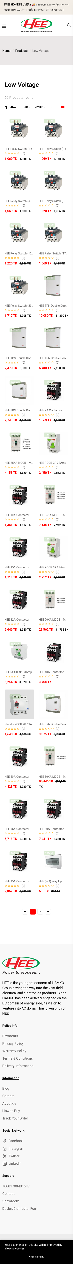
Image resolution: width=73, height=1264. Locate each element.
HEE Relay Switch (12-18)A (22, 253)
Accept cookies (37, 1257)
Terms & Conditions (17, 1058)
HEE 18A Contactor (17, 515)
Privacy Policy (13, 1043)
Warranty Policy (14, 1051)
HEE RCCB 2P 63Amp (52, 567)
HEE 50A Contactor (17, 776)
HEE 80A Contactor (51, 829)
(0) (23, 153)
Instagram (16, 1148)
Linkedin (14, 1163)
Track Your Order (15, 1118)
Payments (10, 1036)
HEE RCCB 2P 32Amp (52, 463)
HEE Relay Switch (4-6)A (20, 201)
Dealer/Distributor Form (20, 1208)
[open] (4, 26)
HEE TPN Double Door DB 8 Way (25, 358)
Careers (8, 1096)
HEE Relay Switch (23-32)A (22, 305)
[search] (69, 25)
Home (6, 51)
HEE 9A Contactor (50, 410)
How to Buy (11, 1111)
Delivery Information (17, 1066)
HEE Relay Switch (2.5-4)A (55, 149)
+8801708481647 (16, 1186)
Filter (12, 107)
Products (21, 51)
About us (9, 1103)
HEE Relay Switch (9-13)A (55, 201)
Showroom (10, 1201)
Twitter (13, 1156)
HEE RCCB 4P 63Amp (18, 672)
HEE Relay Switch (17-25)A (56, 253)
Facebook (16, 1141)
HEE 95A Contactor (17, 881)
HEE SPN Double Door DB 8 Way (25, 410)
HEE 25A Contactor (17, 567)
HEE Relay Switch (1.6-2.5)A (22, 149)
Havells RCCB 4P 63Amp (20, 724)
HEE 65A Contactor (17, 829)
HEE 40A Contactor (51, 672)
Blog (5, 1088)
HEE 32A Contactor (17, 619)
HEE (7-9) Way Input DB (54, 881)
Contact (8, 1194)
